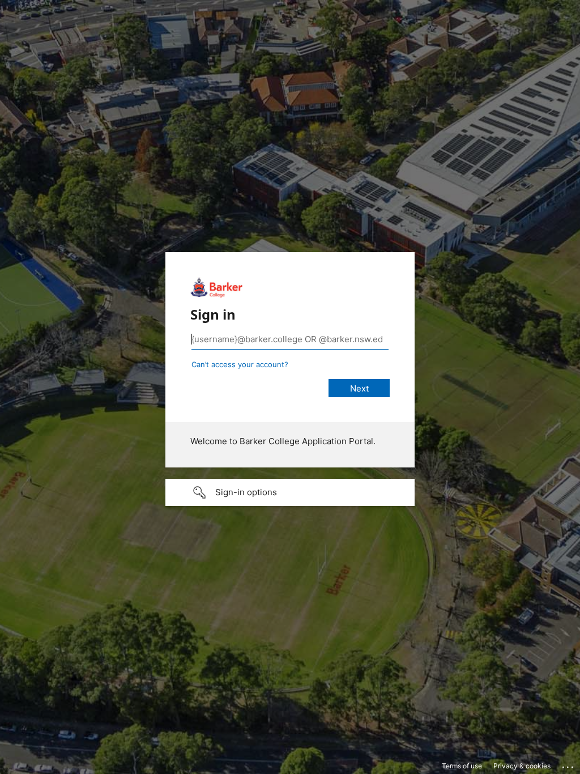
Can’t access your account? (239, 364)
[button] (290, 492)
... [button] (568, 764)
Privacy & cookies (522, 766)
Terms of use (462, 766)
